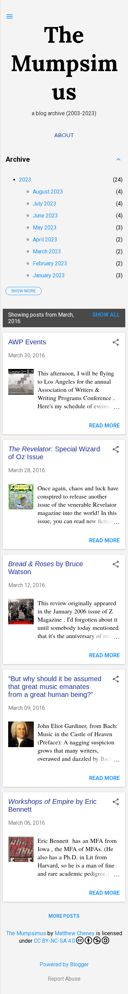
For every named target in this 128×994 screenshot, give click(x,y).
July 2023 (44, 203)
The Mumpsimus (64, 63)
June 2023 (45, 215)
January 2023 (49, 275)
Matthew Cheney (75, 933)
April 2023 (45, 239)
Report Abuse (64, 979)
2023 (25, 179)
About (64, 135)
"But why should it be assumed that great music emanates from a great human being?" (54, 686)
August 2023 (48, 191)
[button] (116, 343)
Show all (106, 315)
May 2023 (45, 227)
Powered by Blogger (64, 964)
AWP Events (27, 342)
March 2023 (47, 251)
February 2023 (50, 263)
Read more (104, 425)
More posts (64, 916)
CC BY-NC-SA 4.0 (54, 941)
